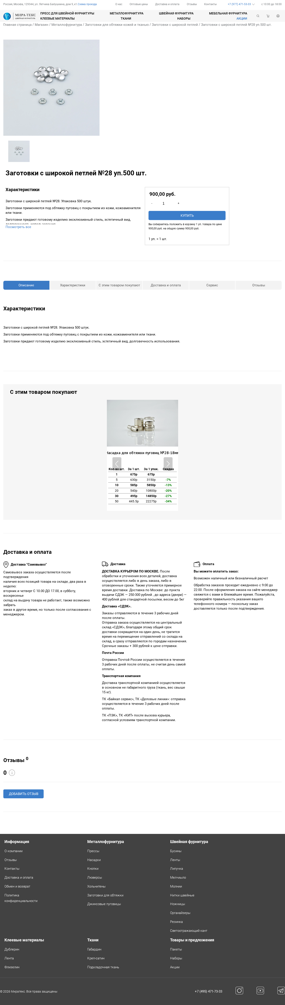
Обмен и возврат (17, 886)
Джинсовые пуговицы (104, 904)
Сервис (212, 285)
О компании (13, 851)
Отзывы (192, 4)
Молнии (176, 886)
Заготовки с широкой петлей (175, 25)
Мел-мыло (178, 878)
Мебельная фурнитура (228, 13)
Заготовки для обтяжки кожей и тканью (117, 25)
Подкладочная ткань (103, 967)
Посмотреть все (18, 227)
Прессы (93, 851)
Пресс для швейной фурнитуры (67, 13)
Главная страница (17, 25)
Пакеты (176, 949)
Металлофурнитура (126, 13)
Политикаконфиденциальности (20, 898)
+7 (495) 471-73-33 (208, 991)
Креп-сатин (95, 958)
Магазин (41, 25)
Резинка (176, 922)
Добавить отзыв (23, 794)
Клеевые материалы (57, 18)
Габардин (94, 949)
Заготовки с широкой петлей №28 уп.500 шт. (236, 25)
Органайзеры (180, 913)
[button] (168, 464)
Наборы (183, 18)
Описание (26, 285)
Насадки (94, 860)
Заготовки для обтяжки (105, 895)
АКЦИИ (241, 18)
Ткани (126, 18)
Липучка (176, 869)
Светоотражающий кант (188, 931)
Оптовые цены (139, 4)
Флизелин (11, 967)
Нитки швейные (182, 895)
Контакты (210, 4)
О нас (118, 4)
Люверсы (94, 878)
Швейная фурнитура (176, 13)
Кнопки (92, 869)
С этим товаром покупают (119, 285)
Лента (9, 958)
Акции (174, 967)
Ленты (175, 860)
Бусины (175, 851)
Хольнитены (96, 886)
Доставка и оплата (167, 4)
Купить (187, 216)
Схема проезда (87, 4)
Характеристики (72, 285)
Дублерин (11, 949)
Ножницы (177, 904)
